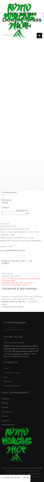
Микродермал (8, 425)
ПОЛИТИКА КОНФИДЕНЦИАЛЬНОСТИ (21, 471)
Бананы (5, 407)
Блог (6, 377)
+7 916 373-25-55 (14, 330)
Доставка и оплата (12, 373)
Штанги (5, 416)
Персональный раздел (14, 342)
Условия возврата (12, 386)
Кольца (5, 403)
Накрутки (6, 398)
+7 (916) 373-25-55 (10, 478)
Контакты (8, 381)
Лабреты (6, 420)
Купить (9, 220)
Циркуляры (7, 412)
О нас (6, 368)
